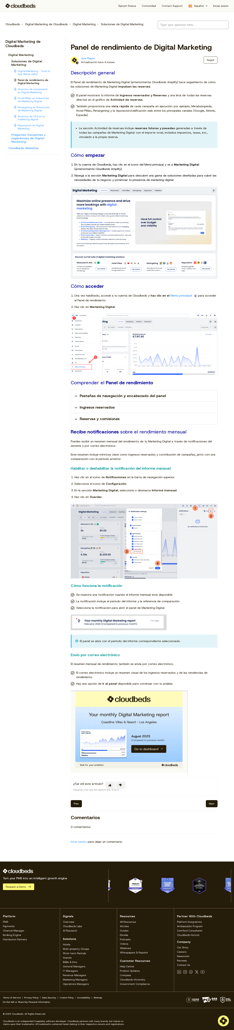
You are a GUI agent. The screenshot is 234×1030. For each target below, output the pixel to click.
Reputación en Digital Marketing (31, 127)
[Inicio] (20, 6)
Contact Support (172, 5)
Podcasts (125, 939)
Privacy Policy (31, 997)
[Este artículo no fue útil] (120, 785)
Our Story (182, 947)
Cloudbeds (12, 24)
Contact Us (183, 965)
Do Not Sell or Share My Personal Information (26, 1002)
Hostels (67, 957)
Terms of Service (12, 997)
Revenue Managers (74, 975)
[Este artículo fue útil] (110, 785)
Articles (124, 926)
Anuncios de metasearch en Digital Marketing (33, 91)
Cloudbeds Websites (23, 148)
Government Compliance (135, 984)
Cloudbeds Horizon (188, 935)
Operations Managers (76, 984)
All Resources (128, 921)
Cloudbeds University (132, 979)
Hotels (66, 944)
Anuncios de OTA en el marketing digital (31, 118)
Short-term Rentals (74, 953)
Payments (9, 926)
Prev (76, 803)
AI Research (70, 930)
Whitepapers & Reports (134, 952)
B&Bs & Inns (70, 962)
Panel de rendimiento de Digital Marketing (33, 81)
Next (211, 803)
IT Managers (70, 970)
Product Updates (130, 970)
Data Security (49, 997)
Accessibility (83, 997)
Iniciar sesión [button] (221, 5)
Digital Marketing (84, 24)
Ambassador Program (190, 926)
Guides (124, 930)
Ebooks (124, 935)
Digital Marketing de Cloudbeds (46, 24)
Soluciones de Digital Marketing (122, 24)
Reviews (182, 960)
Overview (68, 921)
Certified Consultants (189, 930)
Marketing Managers (75, 979)
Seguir (210, 60)
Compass (125, 975)
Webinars (125, 948)
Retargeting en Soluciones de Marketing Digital (34, 109)
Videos (124, 943)
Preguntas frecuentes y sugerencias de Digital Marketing (28, 138)
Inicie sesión (79, 842)
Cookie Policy (67, 997)
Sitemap (98, 997)
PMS (5, 921)
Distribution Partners (15, 939)
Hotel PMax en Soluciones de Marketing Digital (33, 99)
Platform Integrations (189, 921)
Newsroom (183, 956)
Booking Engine (12, 935)
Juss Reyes (88, 58)
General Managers (74, 966)
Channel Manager (13, 930)
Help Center (127, 966)
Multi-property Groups (76, 949)
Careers (181, 951)
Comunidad (149, 5)
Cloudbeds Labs (72, 926)
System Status (127, 5)
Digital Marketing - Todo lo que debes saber (34, 72)
